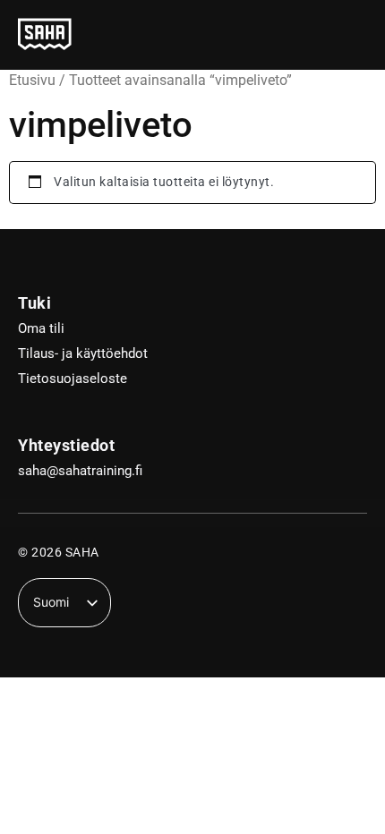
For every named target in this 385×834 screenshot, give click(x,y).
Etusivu (32, 80)
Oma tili (41, 328)
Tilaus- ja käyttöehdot (83, 353)
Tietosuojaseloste (72, 378)
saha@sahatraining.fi (80, 471)
